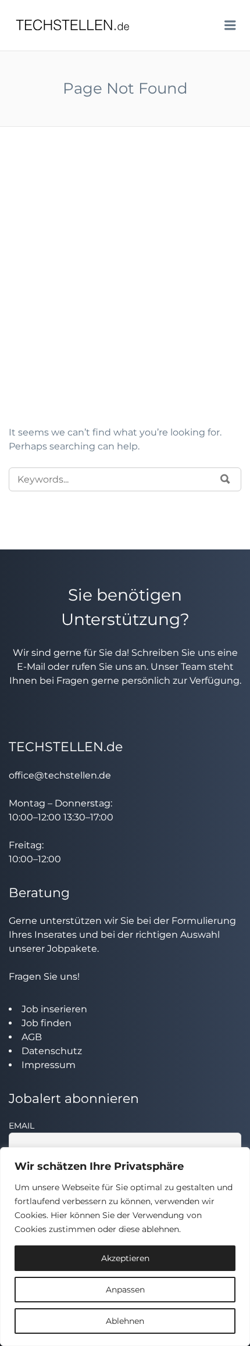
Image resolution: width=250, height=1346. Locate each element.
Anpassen (125, 1289)
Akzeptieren (125, 1258)
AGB (32, 1036)
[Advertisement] (125, 295)
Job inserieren (54, 1009)
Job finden (47, 1023)
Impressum (49, 1064)
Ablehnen (125, 1321)
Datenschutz (52, 1050)
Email (21, 1125)
